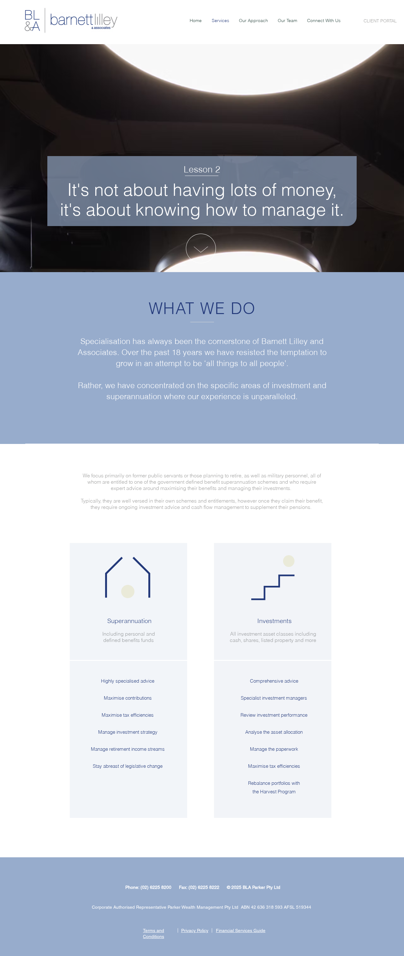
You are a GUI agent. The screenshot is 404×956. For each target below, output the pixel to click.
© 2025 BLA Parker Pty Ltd (253, 887)
